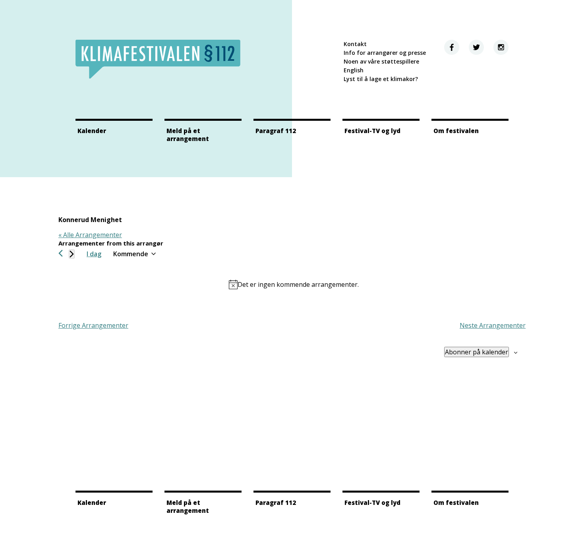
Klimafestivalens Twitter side (476, 47)
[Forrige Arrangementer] (60, 253)
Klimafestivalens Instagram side (501, 47)
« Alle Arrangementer (90, 234)
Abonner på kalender (476, 352)
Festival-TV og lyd (372, 131)
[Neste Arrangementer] (72, 254)
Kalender (91, 131)
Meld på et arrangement (187, 135)
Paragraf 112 (275, 131)
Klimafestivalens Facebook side (451, 47)
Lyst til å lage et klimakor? (381, 79)
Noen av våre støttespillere (381, 61)
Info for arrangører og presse (385, 52)
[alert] (294, 284)
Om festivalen (456, 131)
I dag (94, 253)
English (354, 70)
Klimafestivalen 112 (157, 59)
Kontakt (355, 44)
